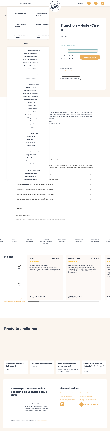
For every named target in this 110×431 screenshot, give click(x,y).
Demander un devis (86, 396)
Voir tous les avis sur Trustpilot (13, 299)
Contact (80, 3)
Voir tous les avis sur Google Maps (14, 301)
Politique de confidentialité (88, 400)
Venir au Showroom (66, 396)
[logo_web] (55, 6)
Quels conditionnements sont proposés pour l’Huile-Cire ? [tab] (36, 194)
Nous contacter (84, 393)
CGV (73, 400)
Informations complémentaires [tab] (70, 78)
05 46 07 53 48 (91, 404)
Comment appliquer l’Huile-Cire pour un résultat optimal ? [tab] (36, 199)
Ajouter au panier (90, 57)
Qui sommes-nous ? (66, 393)
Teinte (63, 50)
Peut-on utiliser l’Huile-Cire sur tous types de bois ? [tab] (34, 175)
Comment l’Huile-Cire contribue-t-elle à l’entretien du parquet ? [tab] (37, 179)
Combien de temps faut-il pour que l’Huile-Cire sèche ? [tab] (35, 184)
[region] (55, 167)
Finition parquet (68, 70)
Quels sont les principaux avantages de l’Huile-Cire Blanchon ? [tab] (37, 160)
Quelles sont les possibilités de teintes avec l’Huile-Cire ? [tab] (35, 189)
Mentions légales (65, 400)
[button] (108, 298)
